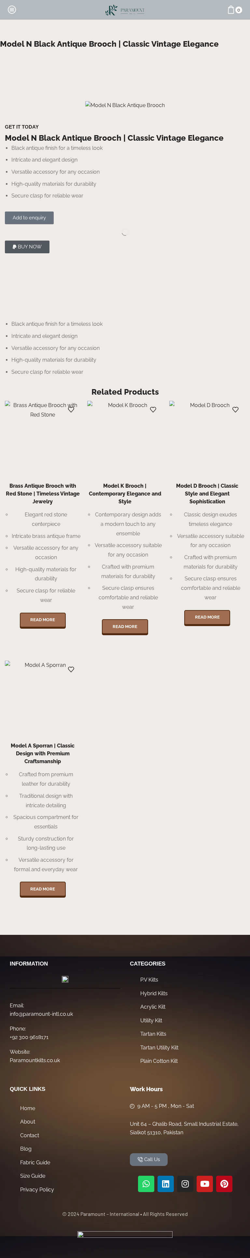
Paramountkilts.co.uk (35, 1060)
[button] (27, 247)
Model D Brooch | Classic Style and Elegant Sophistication (207, 494)
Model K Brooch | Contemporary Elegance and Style (125, 494)
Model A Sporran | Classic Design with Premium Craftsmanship (43, 753)
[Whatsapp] (146, 1184)
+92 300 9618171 (29, 1037)
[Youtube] (205, 1184)
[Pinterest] (224, 1184)
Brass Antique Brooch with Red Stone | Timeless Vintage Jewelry (43, 494)
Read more (42, 619)
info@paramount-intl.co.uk (41, 1014)
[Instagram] (185, 1184)
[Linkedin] (166, 1184)
